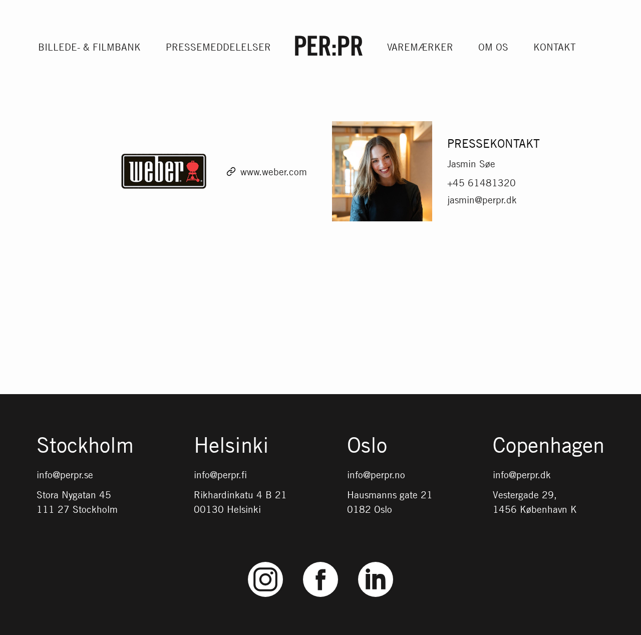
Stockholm (85, 445)
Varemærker (420, 47)
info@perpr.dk (522, 474)
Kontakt (554, 47)
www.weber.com (273, 171)
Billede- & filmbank (89, 47)
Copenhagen (548, 445)
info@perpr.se (65, 474)
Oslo (367, 445)
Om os (493, 47)
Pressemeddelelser (218, 47)
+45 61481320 (481, 182)
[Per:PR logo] (329, 46)
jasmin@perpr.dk (482, 199)
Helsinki (231, 445)
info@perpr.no (376, 474)
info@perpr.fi (220, 474)
